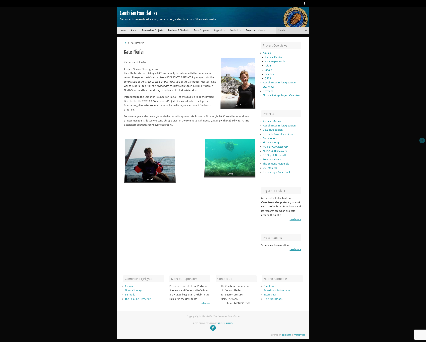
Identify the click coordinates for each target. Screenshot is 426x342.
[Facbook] (304, 3)
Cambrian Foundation (138, 13)
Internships (270, 294)
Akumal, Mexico (272, 121)
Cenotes (269, 74)
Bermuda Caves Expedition (278, 134)
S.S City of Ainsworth (275, 155)
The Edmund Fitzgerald (276, 163)
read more (295, 219)
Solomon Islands (272, 159)
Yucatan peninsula (275, 61)
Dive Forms (270, 286)
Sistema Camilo (273, 57)
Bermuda (268, 91)
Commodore (270, 138)
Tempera (286, 335)
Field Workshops (273, 299)
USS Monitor (270, 168)
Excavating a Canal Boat (276, 172)
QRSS (268, 78)
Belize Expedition (273, 129)
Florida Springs (271, 142)
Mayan (268, 70)
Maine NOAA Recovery (275, 146)
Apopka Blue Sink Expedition (279, 125)
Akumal (267, 53)
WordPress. (299, 335)
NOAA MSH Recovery (275, 151)
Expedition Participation (277, 290)
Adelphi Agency (225, 323)
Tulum (268, 65)
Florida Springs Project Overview (281, 95)
